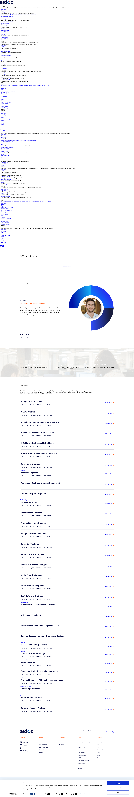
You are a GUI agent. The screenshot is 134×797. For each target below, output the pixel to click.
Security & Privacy (5, 119)
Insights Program (5, 106)
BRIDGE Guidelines (6, 77)
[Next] (27, 335)
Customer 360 (24, 602)
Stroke (2, 28)
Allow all (118, 783)
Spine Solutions (4, 31)
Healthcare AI (62, 737)
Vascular (3, 34)
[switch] (47, 794)
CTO (21, 695)
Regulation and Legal (26, 686)
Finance (22, 669)
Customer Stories (5, 92)
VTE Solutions (4, 37)
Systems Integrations (6, 60)
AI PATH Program (5, 107)
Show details (83, 794)
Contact (2, 121)
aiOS (3, 47)
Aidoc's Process (4, 103)
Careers (2, 120)
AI (20, 399)
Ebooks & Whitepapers (6, 93)
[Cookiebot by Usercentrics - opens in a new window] (13, 794)
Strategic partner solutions (7, 16)
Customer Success (5, 105)
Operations (23, 642)
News (2, 116)
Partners (2, 64)
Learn (79, 737)
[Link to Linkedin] (3, 246)
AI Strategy (3, 74)
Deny (118, 792)
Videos (2, 99)
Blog (2, 89)
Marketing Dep (24, 660)
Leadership (3, 114)
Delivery (22, 470)
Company (99, 737)
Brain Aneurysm (5, 30)
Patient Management (6, 55)
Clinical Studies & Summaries (8, 91)
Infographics (4, 96)
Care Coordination (5, 51)
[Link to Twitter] (1, 246)
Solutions (22, 737)
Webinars (3, 100)
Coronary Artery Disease (7, 21)
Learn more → (4, 9)
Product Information (5, 98)
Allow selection (118, 788)
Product (22, 651)
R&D (21, 677)
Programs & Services (6, 102)
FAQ (2, 95)
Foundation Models (5, 80)
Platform (41, 737)
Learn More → (4, 73)
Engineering (23, 500)
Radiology (3, 12)
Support (2, 123)
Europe (2, 117)
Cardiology (3, 19)
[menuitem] (67, 21)
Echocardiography (5, 23)
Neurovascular (4, 26)
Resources (3, 88)
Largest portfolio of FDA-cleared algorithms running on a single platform (18, 14)
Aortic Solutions (5, 38)
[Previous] (21, 335)
